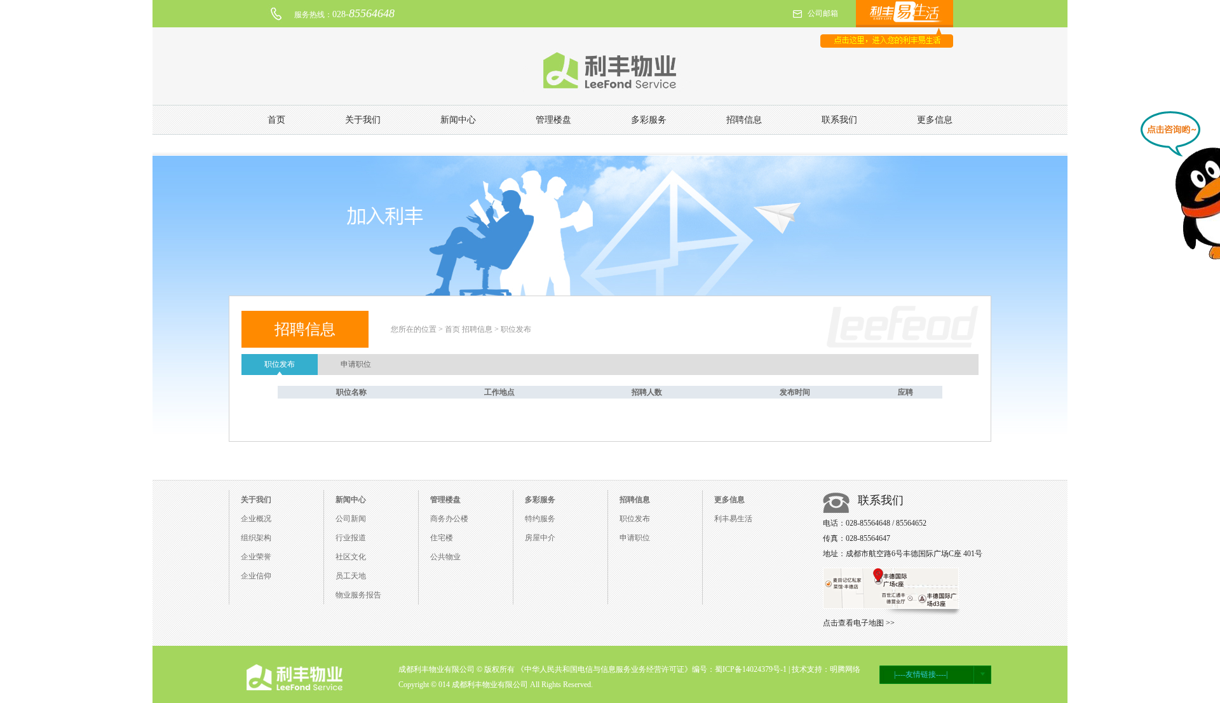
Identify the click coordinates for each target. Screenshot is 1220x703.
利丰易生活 (733, 518)
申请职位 (356, 364)
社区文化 (351, 556)
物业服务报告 (358, 594)
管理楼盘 (553, 120)
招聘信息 (744, 120)
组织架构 (256, 537)
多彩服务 (649, 120)
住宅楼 (441, 537)
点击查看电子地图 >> (859, 622)
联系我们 (839, 120)
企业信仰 (256, 575)
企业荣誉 (256, 556)
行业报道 (351, 537)
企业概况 (256, 518)
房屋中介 (540, 537)
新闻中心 (458, 120)
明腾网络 (845, 669)
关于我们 (363, 120)
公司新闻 (351, 518)
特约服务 (540, 518)
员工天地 (351, 575)
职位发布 (279, 364)
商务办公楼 (449, 518)
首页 (276, 120)
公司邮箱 (823, 13)
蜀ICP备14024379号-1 (751, 669)
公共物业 (445, 556)
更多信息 (934, 120)
